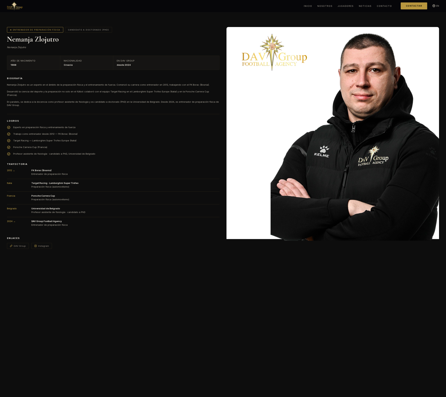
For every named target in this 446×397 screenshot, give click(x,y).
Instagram (43, 246)
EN (437, 6)
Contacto (384, 6)
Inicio (308, 6)
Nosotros (324, 6)
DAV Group (20, 246)
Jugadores (345, 6)
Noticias (365, 6)
